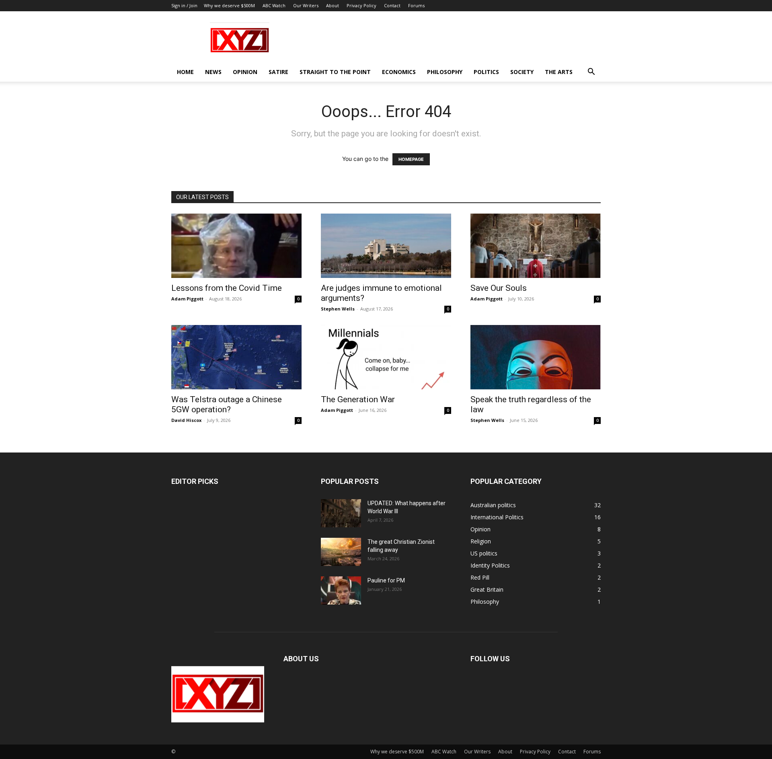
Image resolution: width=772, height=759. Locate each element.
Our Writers (305, 5)
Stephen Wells (338, 309)
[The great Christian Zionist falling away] (341, 552)
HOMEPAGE (411, 159)
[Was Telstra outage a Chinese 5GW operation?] (236, 357)
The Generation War (358, 399)
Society (522, 72)
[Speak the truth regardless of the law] (535, 357)
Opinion (245, 72)
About (332, 5)
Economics (399, 72)
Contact (392, 5)
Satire (278, 72)
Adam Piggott (187, 299)
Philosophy (444, 72)
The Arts (559, 72)
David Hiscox (186, 420)
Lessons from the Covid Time (226, 288)
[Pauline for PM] (341, 590)
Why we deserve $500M (229, 5)
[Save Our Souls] (535, 246)
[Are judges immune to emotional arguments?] (386, 246)
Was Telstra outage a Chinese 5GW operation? (226, 404)
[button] (591, 72)
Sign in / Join (184, 5)
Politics (486, 72)
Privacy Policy (361, 5)
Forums (416, 5)
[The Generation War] (386, 357)
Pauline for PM (386, 580)
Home (185, 72)
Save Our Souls (498, 288)
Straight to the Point (335, 72)
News (213, 72)
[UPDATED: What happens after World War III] (341, 513)
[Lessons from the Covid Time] (236, 246)
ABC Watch (274, 5)
